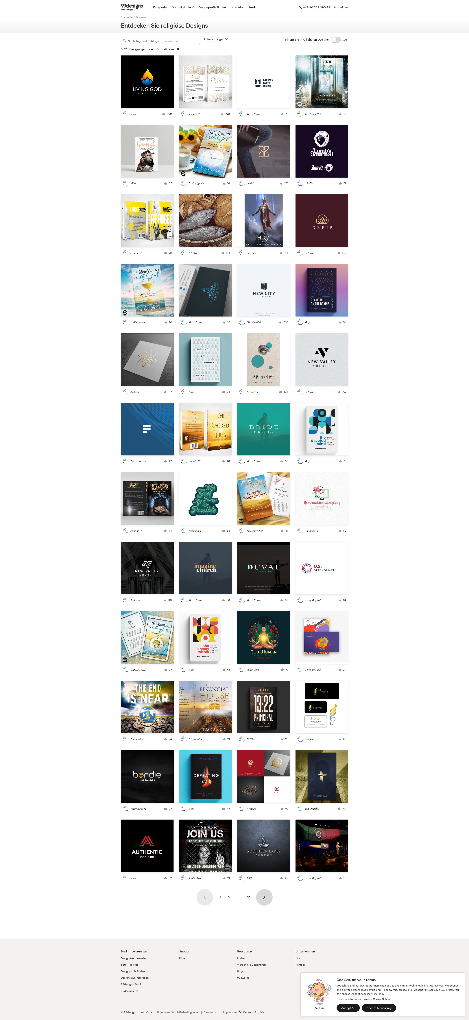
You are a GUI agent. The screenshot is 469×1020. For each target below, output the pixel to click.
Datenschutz (211, 1012)
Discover (141, 17)
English (259, 1012)
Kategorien (160, 7)
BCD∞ (251, 739)
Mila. (133, 183)
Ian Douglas (312, 808)
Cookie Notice (381, 999)
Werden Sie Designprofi (251, 964)
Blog (240, 971)
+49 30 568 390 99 (316, 7)
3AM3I (309, 183)
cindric (251, 183)
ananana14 (311, 531)
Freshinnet (195, 531)
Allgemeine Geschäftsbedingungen (177, 1012)
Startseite (127, 17)
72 (248, 897)
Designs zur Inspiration (135, 977)
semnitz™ (194, 114)
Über (298, 958)
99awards (243, 977)
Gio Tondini (254, 322)
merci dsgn (253, 669)
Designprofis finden (212, 7)
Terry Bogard (254, 114)
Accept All (348, 1008)
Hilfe (182, 958)
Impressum (230, 1012)
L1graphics (195, 739)
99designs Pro (129, 990)
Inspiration (237, 7)
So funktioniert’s (183, 7)
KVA (133, 114)
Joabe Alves (137, 739)
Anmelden (341, 7)
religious (168, 49)
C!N (321, 1008)
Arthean (309, 253)
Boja (308, 322)
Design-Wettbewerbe (133, 958)
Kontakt (300, 964)
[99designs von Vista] (132, 7)
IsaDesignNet (313, 114)
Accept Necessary (379, 1008)
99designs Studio (131, 984)
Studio (252, 7)
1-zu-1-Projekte (129, 964)
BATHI (193, 253)
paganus (251, 253)
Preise (241, 958)
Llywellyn (252, 392)
